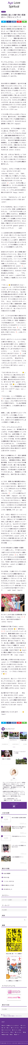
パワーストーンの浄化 (17, 1030)
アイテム (3, 11)
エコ (8, 1027)
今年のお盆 (6, 877)
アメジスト (24, 1025)
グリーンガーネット (15, 1027)
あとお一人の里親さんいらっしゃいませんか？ (11, 1025)
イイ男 (4, 1027)
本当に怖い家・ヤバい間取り (14, 953)
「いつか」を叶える (8, 881)
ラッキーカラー (18, 1032)
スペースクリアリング (7, 1030)
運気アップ (17, 1034)
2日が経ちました (7, 889)
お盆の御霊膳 (6, 873)
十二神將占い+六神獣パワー (14, 981)
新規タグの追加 (5, 1034)
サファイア (24, 1027)
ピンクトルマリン (6, 1032)
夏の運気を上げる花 (8, 885)
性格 (25, 1032)
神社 (12, 1034)
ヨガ (12, 1032)
